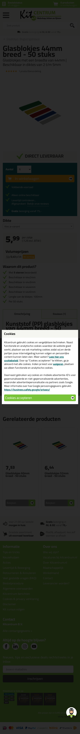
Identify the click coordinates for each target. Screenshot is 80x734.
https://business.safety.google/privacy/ (27, 389)
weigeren (58, 364)
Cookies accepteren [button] (18, 398)
